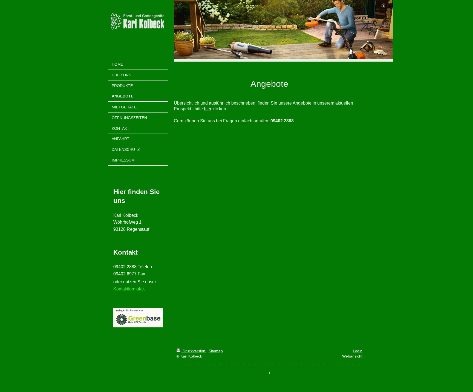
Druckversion (193, 351)
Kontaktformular (128, 289)
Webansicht (352, 356)
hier (207, 108)
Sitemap (216, 351)
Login (357, 351)
